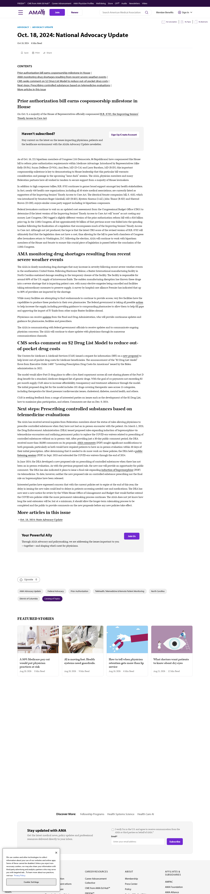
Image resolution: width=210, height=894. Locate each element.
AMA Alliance (172, 892)
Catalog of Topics (52, 598)
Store (110, 3)
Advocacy (23, 27)
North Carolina (157, 591)
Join (57, 12)
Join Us (132, 536)
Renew (74, 12)
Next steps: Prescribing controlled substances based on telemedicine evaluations (63, 85)
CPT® (117, 3)
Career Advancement (61, 3)
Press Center (131, 883)
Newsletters (134, 3)
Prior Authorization (79, 591)
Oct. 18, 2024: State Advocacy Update (41, 519)
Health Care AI (145, 814)
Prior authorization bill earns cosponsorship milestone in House (53, 72)
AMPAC (169, 881)
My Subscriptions (171, 22)
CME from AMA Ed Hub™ (39, 3)
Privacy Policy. (20, 875)
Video (144, 3)
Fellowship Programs (92, 814)
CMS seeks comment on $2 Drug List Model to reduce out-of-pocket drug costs (62, 81)
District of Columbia (29, 598)
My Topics (188, 22)
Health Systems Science (120, 814)
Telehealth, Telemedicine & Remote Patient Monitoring (119, 591)
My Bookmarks (203, 22)
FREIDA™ (21, 3)
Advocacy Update (42, 27)
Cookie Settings (31, 882)
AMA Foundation (174, 886)
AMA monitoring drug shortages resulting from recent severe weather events (61, 77)
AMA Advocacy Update (30, 591)
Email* (114, 836)
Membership (131, 878)
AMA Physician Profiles (83, 3)
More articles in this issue (31, 89)
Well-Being (101, 3)
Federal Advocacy (56, 591)
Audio (124, 3)
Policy (128, 889)
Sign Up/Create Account (124, 134)
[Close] (56, 852)
